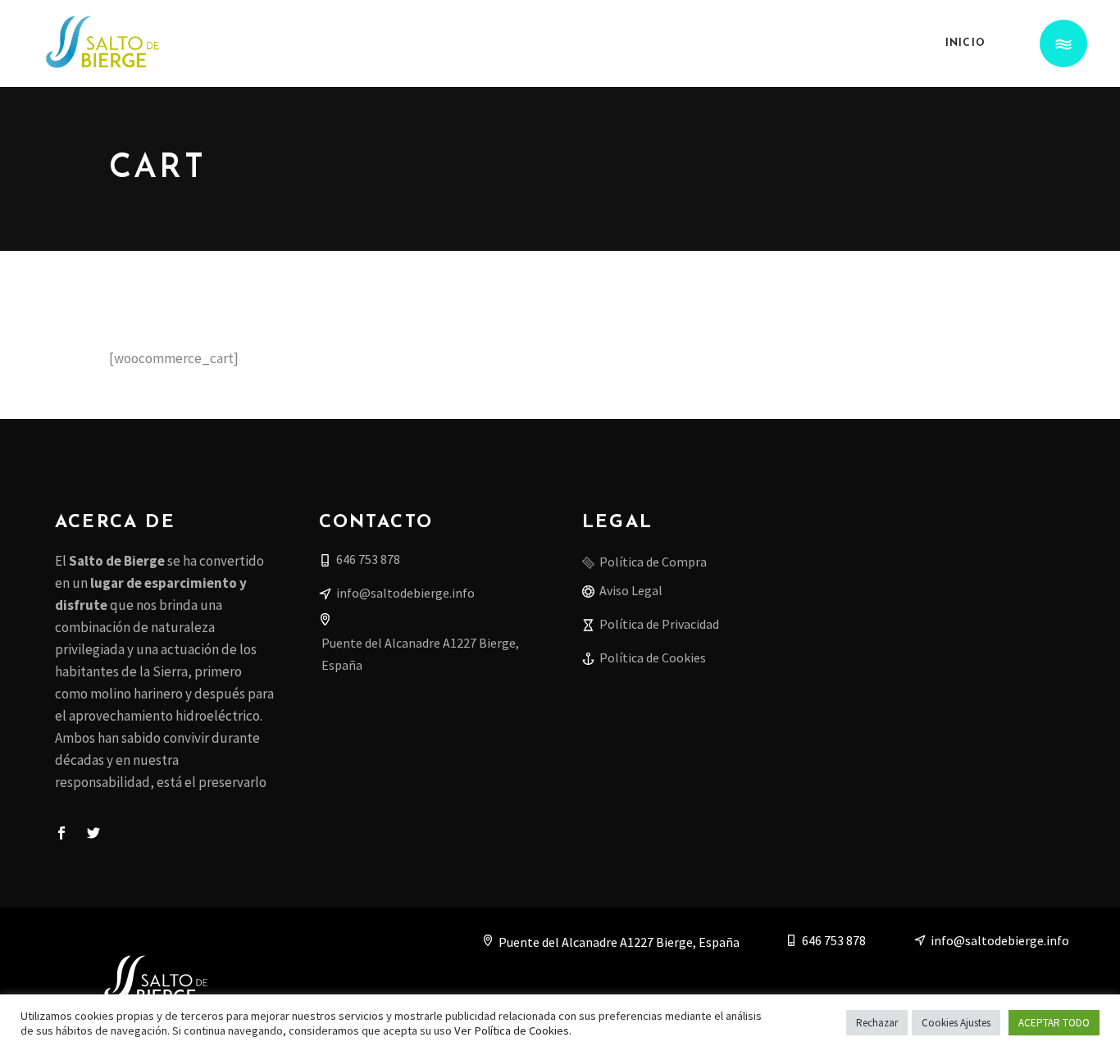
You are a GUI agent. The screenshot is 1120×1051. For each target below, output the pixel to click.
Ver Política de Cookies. (512, 1030)
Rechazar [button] (877, 1023)
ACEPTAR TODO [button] (1054, 1023)
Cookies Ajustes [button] (956, 1023)
